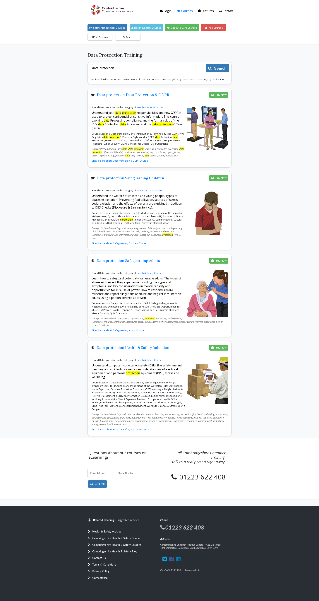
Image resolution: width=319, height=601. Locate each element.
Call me (99, 483)
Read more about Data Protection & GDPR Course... (121, 160)
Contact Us (99, 558)
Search (129, 37)
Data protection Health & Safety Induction (133, 347)
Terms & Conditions (104, 564)
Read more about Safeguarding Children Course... (120, 243)
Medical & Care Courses (183, 27)
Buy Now (220, 95)
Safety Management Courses (108, 27)
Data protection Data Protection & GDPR (133, 95)
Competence (100, 578)
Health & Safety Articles (106, 531)
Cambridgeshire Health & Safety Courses (117, 538)
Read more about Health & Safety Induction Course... (122, 429)
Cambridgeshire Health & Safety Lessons (116, 545)
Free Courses (215, 27)
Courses (187, 11)
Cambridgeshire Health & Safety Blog (114, 551)
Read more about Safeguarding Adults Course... (119, 330)
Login (167, 11)
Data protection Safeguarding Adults (128, 260)
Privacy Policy (100, 571)
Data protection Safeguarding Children (130, 178)
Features (207, 11)
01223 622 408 (201, 477)
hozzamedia (191, 570)
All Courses (101, 37)
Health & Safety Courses (147, 27)
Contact (227, 11)
